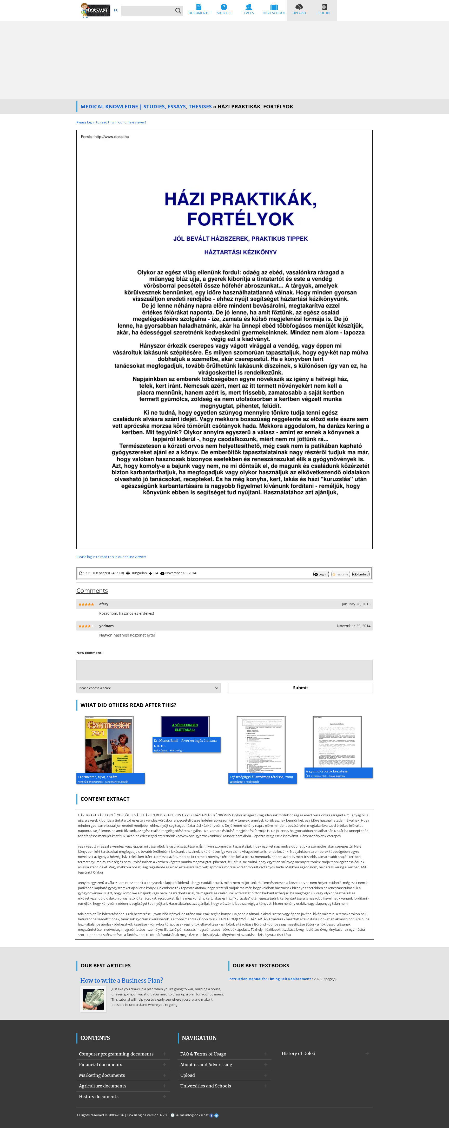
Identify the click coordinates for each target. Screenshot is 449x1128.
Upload (299, 12)
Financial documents (100, 1064)
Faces (249, 12)
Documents (199, 12)
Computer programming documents (116, 1054)
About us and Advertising (206, 1064)
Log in (324, 12)
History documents (98, 1096)
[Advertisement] (224, 59)
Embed (363, 574)
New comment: (89, 652)
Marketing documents (102, 1075)
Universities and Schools (205, 1085)
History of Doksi (298, 1053)
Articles (224, 12)
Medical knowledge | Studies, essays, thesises (146, 106)
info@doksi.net (197, 1115)
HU (116, 10)
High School (274, 12)
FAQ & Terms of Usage (203, 1054)
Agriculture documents (102, 1085)
